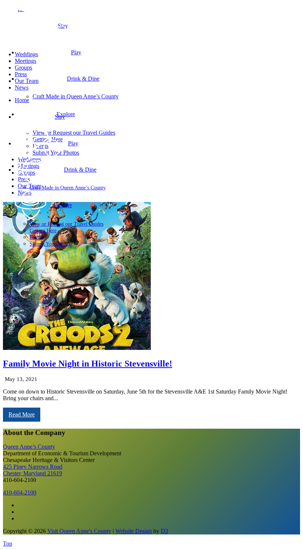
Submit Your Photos (51, 244)
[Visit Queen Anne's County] (74, 41)
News (21, 87)
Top (7, 543)
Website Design (133, 531)
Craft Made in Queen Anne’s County (68, 187)
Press (21, 74)
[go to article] (77, 348)
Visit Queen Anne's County (79, 531)
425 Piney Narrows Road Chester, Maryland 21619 (32, 469)
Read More (21, 414)
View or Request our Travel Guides (66, 224)
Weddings (26, 54)
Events (37, 237)
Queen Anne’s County (29, 446)
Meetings (25, 61)
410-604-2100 (19, 492)
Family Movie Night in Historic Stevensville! (87, 363)
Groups (23, 67)
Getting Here (43, 230)
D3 (164, 531)
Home (22, 100)
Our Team (26, 81)
